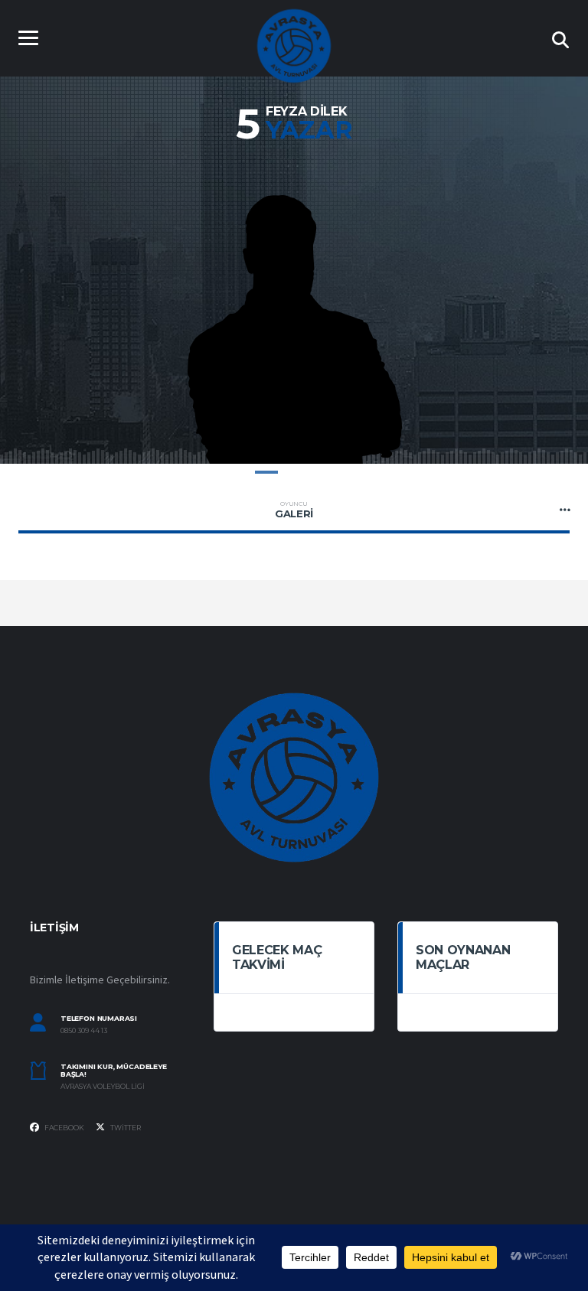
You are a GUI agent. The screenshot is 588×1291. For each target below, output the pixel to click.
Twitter (125, 1127)
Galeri (294, 510)
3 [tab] (321, 472)
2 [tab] (294, 472)
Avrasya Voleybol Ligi (102, 1087)
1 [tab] (266, 472)
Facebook (63, 1127)
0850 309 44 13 (83, 1031)
